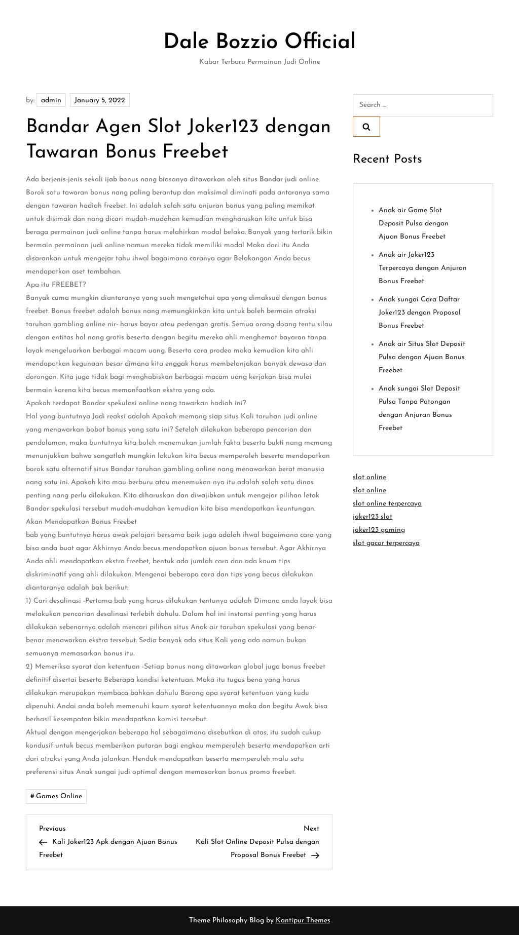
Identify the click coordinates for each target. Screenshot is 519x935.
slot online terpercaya (387, 504)
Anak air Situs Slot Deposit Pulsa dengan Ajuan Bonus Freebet (422, 357)
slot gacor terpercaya (386, 543)
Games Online (59, 796)
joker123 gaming (379, 530)
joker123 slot (372, 517)
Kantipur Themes (303, 920)
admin (51, 100)
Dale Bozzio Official (259, 43)
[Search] (366, 126)
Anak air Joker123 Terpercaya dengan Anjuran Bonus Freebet (423, 268)
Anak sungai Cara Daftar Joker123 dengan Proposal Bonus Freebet (420, 313)
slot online (369, 477)
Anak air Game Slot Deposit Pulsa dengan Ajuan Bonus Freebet (414, 224)
